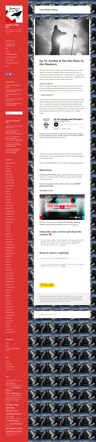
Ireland (18, 399)
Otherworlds (18, 418)
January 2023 (9, 242)
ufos (10, 434)
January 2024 (9, 208)
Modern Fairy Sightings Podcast (47, 300)
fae (12, 387)
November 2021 (10, 281)
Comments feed (10, 366)
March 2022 (9, 270)
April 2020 (8, 318)
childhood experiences (11, 383)
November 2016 (10, 332)
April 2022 (8, 267)
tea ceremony (8, 426)
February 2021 (9, 307)
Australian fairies (9, 380)
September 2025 (10, 163)
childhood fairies (10, 385)
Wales (13, 434)
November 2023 (10, 214)
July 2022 (8, 259)
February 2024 (9, 205)
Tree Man (7, 434)
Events (7, 66)
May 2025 (8, 169)
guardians (14, 397)
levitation (16, 400)
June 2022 (8, 262)
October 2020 (9, 315)
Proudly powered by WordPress (48, 314)
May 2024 (8, 197)
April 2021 (8, 301)
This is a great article (63, 175)
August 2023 (9, 222)
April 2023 (8, 233)
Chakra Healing (10, 60)
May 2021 (8, 298)
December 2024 (10, 180)
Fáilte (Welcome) (10, 41)
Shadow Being (67, 300)
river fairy (7, 424)
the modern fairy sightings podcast (48, 301)
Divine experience (44, 298)
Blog (7, 48)
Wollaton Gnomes (9, 435)
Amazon (75, 224)
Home (7, 346)
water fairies (16, 434)
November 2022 (10, 247)
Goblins (10, 397)
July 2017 (8, 326)
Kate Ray (13, 400)
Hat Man (66, 298)
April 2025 (8, 171)
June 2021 (8, 295)
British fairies (14, 380)
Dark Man (17, 385)
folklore (20, 393)
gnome (14, 395)
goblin (7, 397)
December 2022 (10, 245)
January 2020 (9, 321)
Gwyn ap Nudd (19, 397)
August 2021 (9, 290)
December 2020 (10, 312)
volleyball (8, 126)
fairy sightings (12, 393)
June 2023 (8, 228)
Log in (7, 361)
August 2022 (9, 256)
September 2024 (10, 185)
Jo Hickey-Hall (8, 400)
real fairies (13, 420)
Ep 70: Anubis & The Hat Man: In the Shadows (61, 62)
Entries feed (9, 364)
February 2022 (9, 273)
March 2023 (9, 236)
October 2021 (9, 284)
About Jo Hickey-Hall (11, 54)
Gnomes (18, 395)
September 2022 (10, 253)
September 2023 (10, 219)
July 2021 (8, 292)
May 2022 (8, 264)
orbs (12, 416)
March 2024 (9, 202)
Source (73, 300)
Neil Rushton (8, 416)
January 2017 (9, 329)
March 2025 (9, 174)
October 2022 (9, 250)
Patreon (8, 51)
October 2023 (9, 216)
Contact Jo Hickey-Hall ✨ (12, 63)
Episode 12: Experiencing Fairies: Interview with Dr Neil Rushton (14, 132)
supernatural (16, 423)
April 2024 (8, 200)
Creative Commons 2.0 (76, 163)
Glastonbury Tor (9, 395)
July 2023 (8, 225)
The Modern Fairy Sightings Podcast (10, 44)
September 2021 (10, 287)
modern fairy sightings (75, 298)
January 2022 (9, 276)
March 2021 (9, 304)
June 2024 (8, 194)
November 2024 (10, 183)
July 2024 (8, 191)
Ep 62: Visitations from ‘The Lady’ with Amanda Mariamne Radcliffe (13, 150)
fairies (9, 390)
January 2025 (9, 177)
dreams (21, 385)
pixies (7, 421)
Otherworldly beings (10, 418)
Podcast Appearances (11, 57)
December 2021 (10, 278)
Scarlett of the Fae (12, 26)
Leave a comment (65, 301)
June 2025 (8, 166)
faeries (17, 387)
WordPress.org (10, 369)
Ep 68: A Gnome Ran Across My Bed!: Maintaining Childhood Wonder (13, 144)
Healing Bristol (12, 399)
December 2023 (10, 211)
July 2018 (8, 323)
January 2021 (9, 309)
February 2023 (9, 239)
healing (7, 399)
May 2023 (8, 231)
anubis (80, 296)
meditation (8, 402)
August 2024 (9, 188)
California (19, 380)
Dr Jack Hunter (8, 387)
